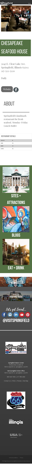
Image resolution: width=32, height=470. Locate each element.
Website (7, 89)
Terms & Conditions (13, 457)
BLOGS (16, 235)
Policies (19, 381)
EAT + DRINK (16, 268)
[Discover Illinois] (16, 435)
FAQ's (14, 381)
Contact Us (7, 381)
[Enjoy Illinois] (16, 421)
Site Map (25, 381)
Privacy (21, 457)
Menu (29, 3)
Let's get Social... (16, 309)
